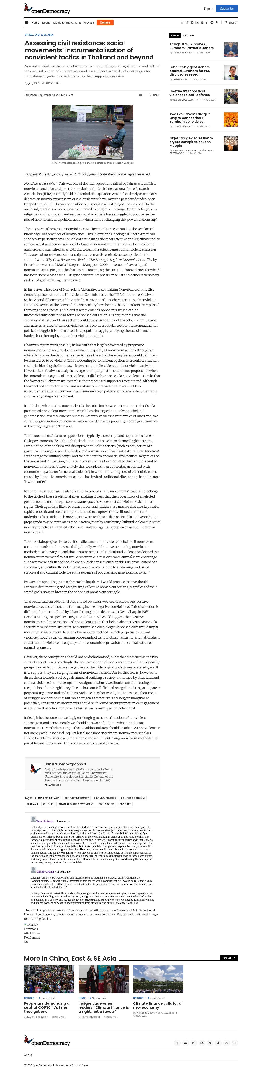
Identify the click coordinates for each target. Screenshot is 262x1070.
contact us (108, 914)
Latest (175, 35)
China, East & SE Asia (39, 35)
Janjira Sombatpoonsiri (44, 83)
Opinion (29, 997)
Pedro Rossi (143, 1012)
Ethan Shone (180, 79)
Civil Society (106, 804)
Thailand (32, 804)
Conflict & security (77, 798)
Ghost (75, 1065)
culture (48, 804)
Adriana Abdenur (166, 1012)
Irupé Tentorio (91, 1017)
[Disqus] (92, 859)
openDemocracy (183, 52)
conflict (125, 804)
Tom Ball (193, 150)
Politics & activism (133, 798)
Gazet (85, 1065)
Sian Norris (180, 150)
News (82, 997)
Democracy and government (75, 804)
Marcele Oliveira (37, 1017)
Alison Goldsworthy (185, 99)
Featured (188, 35)
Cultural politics (105, 798)
